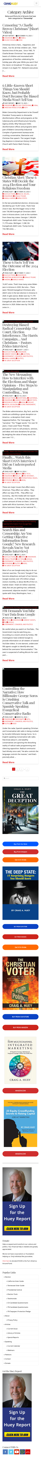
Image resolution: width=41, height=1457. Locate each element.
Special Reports (13, 1337)
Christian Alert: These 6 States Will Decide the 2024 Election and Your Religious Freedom (19, 182)
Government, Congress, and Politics (18, 356)
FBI (5, 622)
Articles (7, 1324)
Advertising (22, 398)
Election (26, 354)
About (7, 1316)
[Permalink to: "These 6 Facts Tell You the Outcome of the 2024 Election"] (20, 251)
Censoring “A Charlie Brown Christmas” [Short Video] (20, 28)
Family (22, 38)
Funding (7, 280)
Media (20, 40)
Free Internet (28, 476)
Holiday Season (10, 40)
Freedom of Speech (11, 402)
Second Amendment (27, 405)
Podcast (30, 402)
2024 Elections (9, 194)
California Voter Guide (16, 1281)
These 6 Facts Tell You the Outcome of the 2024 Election (20, 266)
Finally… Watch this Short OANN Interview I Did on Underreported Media (19, 462)
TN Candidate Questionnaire (18, 1307)
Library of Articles (14, 1333)
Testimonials (12, 1299)
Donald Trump (20, 196)
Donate (7, 1363)
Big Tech (27, 474)
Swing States (22, 198)
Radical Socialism (11, 405)
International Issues (28, 478)
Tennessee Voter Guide (16, 1286)
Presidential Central (15, 1290)
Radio (24, 563)
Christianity (19, 719)
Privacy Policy (12, 1320)
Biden (19, 474)
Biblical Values (23, 194)
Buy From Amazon (20, 852)
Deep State (33, 400)
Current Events (10, 354)
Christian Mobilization (13, 277)
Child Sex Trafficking (22, 105)
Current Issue (12, 1329)
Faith (16, 38)
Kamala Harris (9, 198)
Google (29, 559)
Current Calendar (14, 1346)
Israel (16, 480)
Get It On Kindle (20, 860)
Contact (8, 1359)
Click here (6, 1261)
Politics (20, 358)
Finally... (17, 476)
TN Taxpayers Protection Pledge (19, 1311)
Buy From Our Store (20, 844)
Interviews (8, 480)
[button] (36, 3)
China (35, 105)
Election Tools (13, 1294)
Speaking (8, 1342)
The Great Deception (12, 361)
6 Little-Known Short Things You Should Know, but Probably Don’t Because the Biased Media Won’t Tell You (20, 92)
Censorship (8, 38)
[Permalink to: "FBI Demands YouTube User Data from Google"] (20, 607)
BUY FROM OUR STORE (20, 926)
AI (18, 557)
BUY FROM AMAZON (20, 937)
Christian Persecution (13, 108)
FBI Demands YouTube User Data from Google (18, 612)
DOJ (19, 354)
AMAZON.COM (20, 1091)
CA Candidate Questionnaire (18, 1303)
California (33, 398)
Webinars (11, 1350)
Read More (8, 75)
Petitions (8, 1355)
